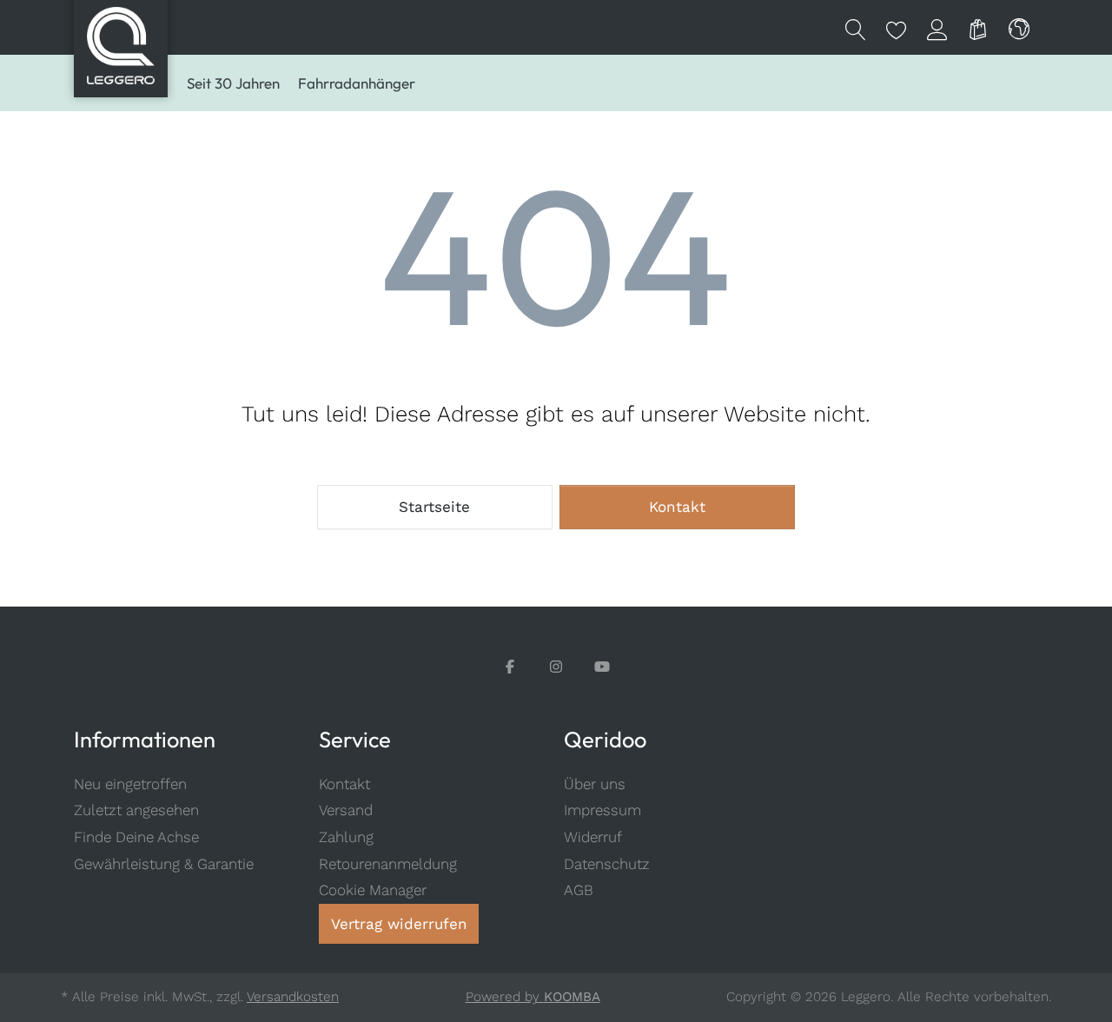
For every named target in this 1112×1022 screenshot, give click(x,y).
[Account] (937, 28)
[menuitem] (233, 83)
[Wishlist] (896, 28)
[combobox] (1019, 28)
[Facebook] (510, 667)
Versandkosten (293, 997)
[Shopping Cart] (977, 28)
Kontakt (677, 506)
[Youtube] (602, 667)
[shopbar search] (855, 28)
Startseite (434, 506)
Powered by (533, 997)
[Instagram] (556, 667)
